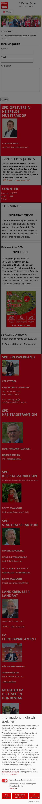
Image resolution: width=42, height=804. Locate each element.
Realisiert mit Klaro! (33, 801)
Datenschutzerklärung (10, 772)
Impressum (13, 774)
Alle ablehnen (6, 796)
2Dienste (13, 788)
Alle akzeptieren (34, 796)
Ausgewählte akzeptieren (20, 796)
